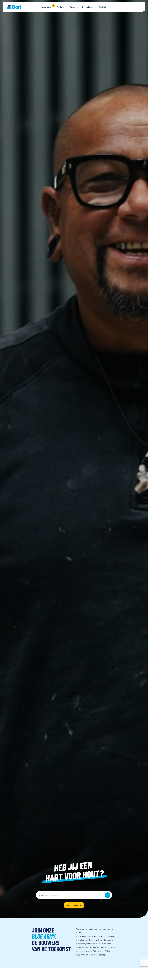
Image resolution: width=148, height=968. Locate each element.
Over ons (74, 7)
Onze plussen (88, 7)
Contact (102, 7)
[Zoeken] (107, 895)
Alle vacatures (72, 905)
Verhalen (61, 7)
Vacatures (46, 7)
